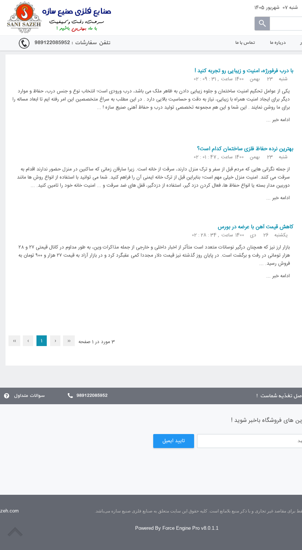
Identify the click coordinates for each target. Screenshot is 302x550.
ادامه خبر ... (278, 120)
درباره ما (277, 42)
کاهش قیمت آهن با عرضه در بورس (256, 227)
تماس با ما (245, 42)
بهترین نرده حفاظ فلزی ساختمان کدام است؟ (245, 149)
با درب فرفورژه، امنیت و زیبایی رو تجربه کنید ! (244, 71)
